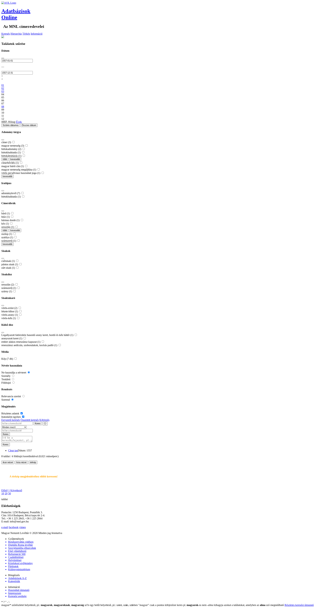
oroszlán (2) (8, 284)
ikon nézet (8, 462)
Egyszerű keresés (10, 419)
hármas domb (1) (10, 220)
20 (6, 493)
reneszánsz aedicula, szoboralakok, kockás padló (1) (29, 345)
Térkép (26, 33)
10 (2, 493)
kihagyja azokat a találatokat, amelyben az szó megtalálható (246, 605)
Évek (19, 121)
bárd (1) (6, 213)
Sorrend (6, 399)
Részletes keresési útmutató (299, 605)
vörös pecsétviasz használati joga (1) (21, 173)
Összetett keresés (30, 419)
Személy (6, 375)
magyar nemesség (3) (13, 145)
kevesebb (15, 159)
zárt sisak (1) (8, 267)
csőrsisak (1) (8, 261)
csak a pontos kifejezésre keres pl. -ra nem (172, 605)
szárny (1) (7, 291)
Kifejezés (44, 419)
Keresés (5, 33)
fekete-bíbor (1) (10, 311)
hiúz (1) (5, 216)
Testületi (6, 379)
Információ (36, 33)
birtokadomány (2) (11, 149)
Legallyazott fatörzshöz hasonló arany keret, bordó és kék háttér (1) (37, 335)
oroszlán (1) (8, 227)
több (5, 159)
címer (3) (6, 142)
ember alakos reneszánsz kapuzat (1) (21, 341)
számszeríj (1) (9, 240)
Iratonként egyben (11, 416)
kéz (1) (5, 223)
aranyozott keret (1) (12, 338)
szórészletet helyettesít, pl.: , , (42, 605)
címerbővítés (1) (10, 162)
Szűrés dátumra (10, 125)
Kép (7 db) (7, 358)
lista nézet (21, 462)
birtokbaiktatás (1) (11, 152)
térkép (33, 462)
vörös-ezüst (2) (9, 308)
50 (9, 493)
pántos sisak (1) (10, 264)
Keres (38, 423)
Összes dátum (29, 125)
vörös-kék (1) (8, 318)
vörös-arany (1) (10, 314)
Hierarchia (16, 33)
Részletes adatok (10, 413)
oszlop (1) (7, 234)
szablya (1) (7, 237)
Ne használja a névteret (14, 372)
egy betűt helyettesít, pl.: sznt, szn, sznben (111, 605)
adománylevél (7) (11, 193)
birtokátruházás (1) (11, 155)
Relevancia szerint (11, 396)
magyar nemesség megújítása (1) (19, 169)
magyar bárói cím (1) (12, 166)
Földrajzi (6, 382)
